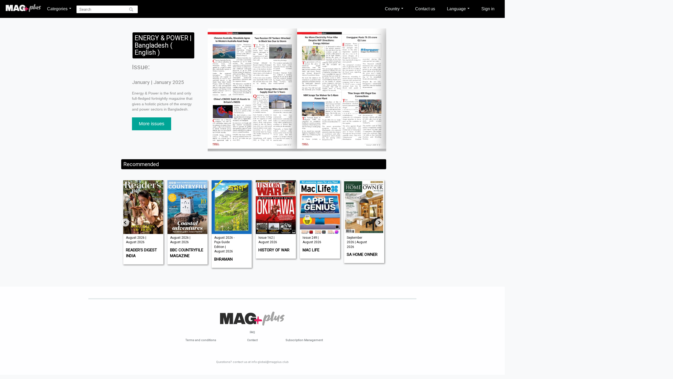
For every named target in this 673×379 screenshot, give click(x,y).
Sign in (487, 9)
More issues (151, 123)
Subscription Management (304, 340)
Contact (252, 340)
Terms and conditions (200, 340)
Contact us (425, 9)
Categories (58, 9)
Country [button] (393, 9)
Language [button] (457, 9)
